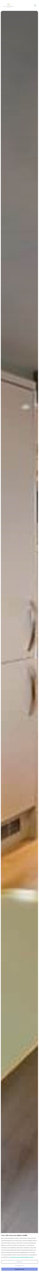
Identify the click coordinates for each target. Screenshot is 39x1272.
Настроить (20, 1262)
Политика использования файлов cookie (21, 1257)
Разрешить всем (19, 1269)
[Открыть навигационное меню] (35, 5)
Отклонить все (19, 1265)
